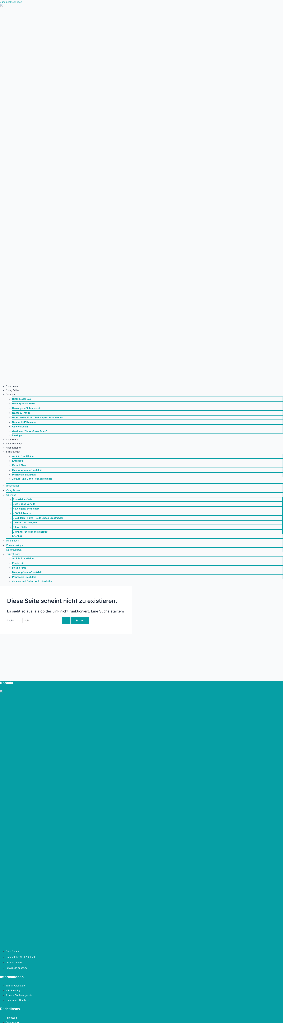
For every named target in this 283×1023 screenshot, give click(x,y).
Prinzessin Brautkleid (24, 474)
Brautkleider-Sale (22, 399)
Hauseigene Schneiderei (26, 408)
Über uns (10, 394)
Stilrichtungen (13, 451)
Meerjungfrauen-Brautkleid (27, 470)
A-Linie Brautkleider (23, 456)
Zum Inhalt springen (11, 1)
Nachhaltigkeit (13, 447)
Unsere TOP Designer (24, 422)
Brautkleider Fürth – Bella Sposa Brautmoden (37, 417)
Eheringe (17, 435)
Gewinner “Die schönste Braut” (29, 431)
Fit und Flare (19, 465)
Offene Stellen (20, 426)
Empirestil (17, 461)
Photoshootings (14, 443)
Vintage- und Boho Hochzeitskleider (32, 479)
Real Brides (12, 439)
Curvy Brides (12, 390)
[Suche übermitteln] (66, 620)
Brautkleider (12, 386)
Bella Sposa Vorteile (23, 403)
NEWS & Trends (21, 413)
